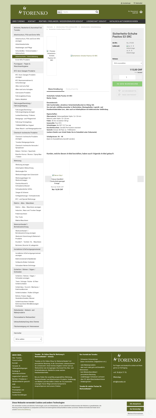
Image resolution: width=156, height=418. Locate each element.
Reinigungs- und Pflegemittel (25, 119)
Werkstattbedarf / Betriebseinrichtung (21, 225)
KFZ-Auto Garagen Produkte (24, 71)
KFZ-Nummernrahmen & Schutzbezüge (24, 81)
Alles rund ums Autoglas (24, 89)
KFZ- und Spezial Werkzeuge (25, 199)
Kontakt (32, 21)
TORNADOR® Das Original (24, 125)
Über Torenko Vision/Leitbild (17, 359)
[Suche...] (97, 12)
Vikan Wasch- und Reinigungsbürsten (28, 129)
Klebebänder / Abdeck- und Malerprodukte (24, 311)
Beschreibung (55, 89)
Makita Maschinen (21, 220)
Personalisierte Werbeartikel (24, 317)
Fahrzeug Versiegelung (23, 122)
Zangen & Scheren (21, 192)
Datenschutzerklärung (24, 409)
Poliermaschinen (21, 214)
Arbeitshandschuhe (22, 44)
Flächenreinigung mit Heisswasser (26, 326)
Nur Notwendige (135, 409)
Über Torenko (18, 21)
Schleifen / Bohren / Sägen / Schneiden (24, 270)
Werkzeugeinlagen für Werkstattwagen (23, 179)
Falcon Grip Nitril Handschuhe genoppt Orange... (57, 181)
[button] (53, 35)
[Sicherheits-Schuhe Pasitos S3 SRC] (84, 56)
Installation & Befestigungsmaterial (27, 249)
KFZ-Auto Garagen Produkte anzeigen (25, 76)
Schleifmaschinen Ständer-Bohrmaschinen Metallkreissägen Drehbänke (27, 304)
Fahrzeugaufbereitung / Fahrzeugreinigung (22, 104)
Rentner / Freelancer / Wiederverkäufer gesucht (61, 21)
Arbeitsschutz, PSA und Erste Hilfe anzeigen (27, 40)
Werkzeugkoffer (21, 171)
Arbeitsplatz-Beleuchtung (24, 168)
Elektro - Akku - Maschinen (24, 203)
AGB (13, 384)
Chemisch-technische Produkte (25, 133)
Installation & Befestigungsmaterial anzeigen (27, 254)
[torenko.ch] (33, 10)
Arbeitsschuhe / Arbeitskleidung (26, 56)
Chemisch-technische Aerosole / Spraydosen (27, 147)
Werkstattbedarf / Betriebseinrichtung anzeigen (25, 232)
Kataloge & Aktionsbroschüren (124, 21)
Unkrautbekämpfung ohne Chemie (26, 322)
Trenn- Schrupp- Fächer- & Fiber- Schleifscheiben (27, 283)
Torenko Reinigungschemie (24, 142)
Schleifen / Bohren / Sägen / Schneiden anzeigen (25, 277)
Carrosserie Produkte (22, 93)
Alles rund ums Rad (22, 86)
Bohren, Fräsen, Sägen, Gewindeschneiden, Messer (24, 297)
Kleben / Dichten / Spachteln (25, 151)
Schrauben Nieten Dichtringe (25, 265)
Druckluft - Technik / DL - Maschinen (28, 242)
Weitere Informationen (135, 413)
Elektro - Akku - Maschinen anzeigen (28, 207)
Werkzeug (17, 161)
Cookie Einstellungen (19, 395)
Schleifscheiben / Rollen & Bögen (27, 293)
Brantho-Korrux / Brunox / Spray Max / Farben (28, 155)
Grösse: (115, 59)
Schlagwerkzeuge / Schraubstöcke (27, 196)
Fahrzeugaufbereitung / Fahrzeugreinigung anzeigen (25, 111)
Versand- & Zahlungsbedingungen (19, 367)
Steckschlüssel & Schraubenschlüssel (22, 185)
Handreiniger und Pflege (23, 48)
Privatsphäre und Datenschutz (18, 391)
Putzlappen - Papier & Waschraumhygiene (22, 65)
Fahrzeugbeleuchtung (23, 96)
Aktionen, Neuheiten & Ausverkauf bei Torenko (28, 29)
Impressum (16, 387)
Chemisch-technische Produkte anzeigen (26, 138)
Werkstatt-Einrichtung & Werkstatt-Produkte (28, 237)
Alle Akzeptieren (135, 404)
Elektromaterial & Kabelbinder (25, 259)
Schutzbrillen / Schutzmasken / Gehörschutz (26, 52)
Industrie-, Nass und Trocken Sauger (28, 210)
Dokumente (72, 89)
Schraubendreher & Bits (23, 189)
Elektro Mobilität (21, 99)
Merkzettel (138, 3)
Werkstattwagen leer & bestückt (26, 175)
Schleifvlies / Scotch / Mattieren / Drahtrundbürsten (27, 288)
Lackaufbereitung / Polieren (25, 115)
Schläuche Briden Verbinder (25, 262)
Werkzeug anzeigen (22, 165)
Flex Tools (19, 217)
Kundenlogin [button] (126, 3)
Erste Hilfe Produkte (22, 60)
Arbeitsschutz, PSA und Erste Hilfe (27, 35)
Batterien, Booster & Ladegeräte (26, 245)
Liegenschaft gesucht (96, 21)
